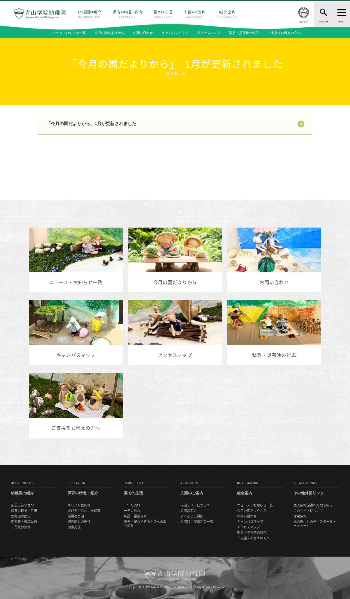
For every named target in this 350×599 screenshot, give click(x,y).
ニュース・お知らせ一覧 (67, 33)
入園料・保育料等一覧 (196, 522)
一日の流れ (132, 511)
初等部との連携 (79, 522)
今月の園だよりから (109, 33)
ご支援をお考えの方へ (284, 33)
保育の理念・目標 (24, 511)
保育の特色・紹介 (83, 488)
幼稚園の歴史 (21, 516)
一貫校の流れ (21, 527)
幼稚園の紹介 (23, 488)
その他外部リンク (308, 488)
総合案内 (248, 488)
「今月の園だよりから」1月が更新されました (91, 123)
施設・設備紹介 (135, 516)
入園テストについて (195, 505)
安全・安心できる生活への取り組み (145, 524)
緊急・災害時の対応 (244, 33)
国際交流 (74, 527)
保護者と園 (76, 516)
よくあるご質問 (191, 516)
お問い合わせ (143, 33)
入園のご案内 (191, 488)
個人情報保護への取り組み (313, 505)
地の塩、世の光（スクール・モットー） (314, 524)
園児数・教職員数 (24, 522)
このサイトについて (308, 511)
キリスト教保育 (79, 505)
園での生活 (134, 488)
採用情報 (300, 516)
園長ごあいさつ (22, 505)
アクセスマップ (208, 33)
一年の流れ (132, 505)
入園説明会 (188, 511)
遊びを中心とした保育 (84, 511)
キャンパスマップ (175, 33)
